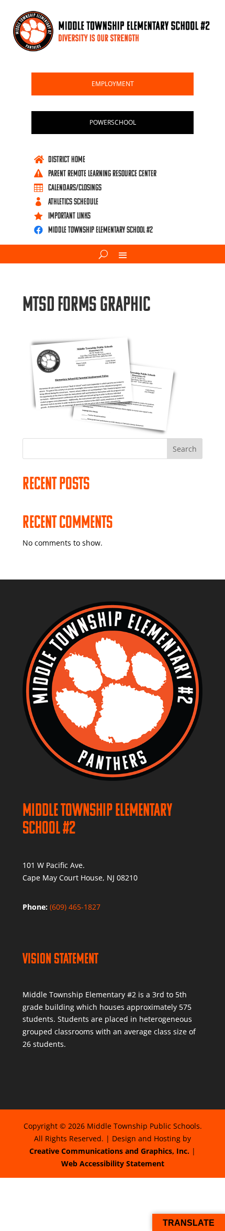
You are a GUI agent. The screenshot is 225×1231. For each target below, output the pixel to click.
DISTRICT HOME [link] (66, 159)
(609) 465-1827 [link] (75, 907)
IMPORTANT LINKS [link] (69, 215)
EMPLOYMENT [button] (113, 83)
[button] (123, 254)
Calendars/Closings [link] (75, 187)
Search (185, 449)
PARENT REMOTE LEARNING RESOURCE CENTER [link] (102, 173)
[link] (113, 49)
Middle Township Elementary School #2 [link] (100, 229)
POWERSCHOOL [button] (112, 122)
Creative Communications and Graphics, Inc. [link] (109, 1151)
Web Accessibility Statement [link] (112, 1163)
